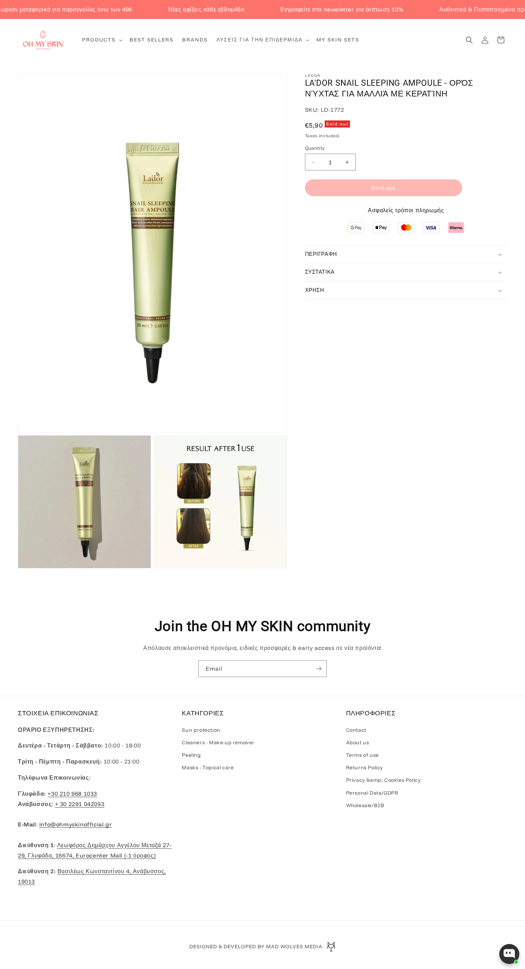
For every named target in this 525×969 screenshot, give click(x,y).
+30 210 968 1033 (72, 793)
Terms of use (362, 755)
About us (357, 742)
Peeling (191, 755)
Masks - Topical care (208, 767)
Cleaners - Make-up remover (218, 742)
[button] (101, 39)
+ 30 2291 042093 (80, 803)
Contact (356, 729)
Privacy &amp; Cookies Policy (383, 780)
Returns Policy (364, 767)
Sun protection (201, 729)
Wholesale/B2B (365, 805)
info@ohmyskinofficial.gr (75, 824)
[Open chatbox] (509, 954)
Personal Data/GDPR (372, 792)
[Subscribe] (318, 668)
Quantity (315, 148)
